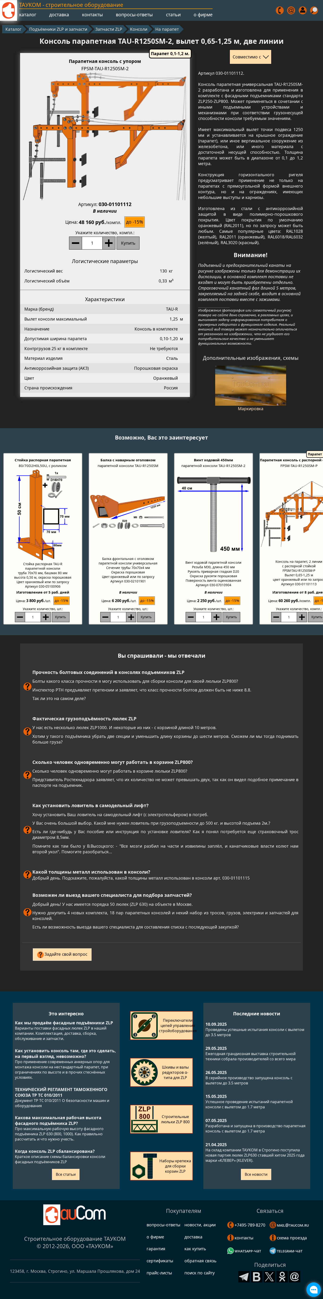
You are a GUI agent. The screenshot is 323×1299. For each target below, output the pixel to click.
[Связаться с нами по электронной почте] (291, 10)
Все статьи (66, 1174)
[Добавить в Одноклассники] (282, 1276)
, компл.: (105, 232)
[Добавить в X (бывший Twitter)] (269, 1276)
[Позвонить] (279, 10)
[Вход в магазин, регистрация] (302, 10)
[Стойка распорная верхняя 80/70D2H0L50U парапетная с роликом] (43, 515)
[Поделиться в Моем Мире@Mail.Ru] (294, 1276)
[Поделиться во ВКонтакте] (256, 1276)
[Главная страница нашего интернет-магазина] (8, 10)
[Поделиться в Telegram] (244, 1276)
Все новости (256, 1174)
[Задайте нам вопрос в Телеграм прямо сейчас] (313, 1289)
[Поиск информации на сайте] (314, 10)
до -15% (134, 222)
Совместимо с (247, 57)
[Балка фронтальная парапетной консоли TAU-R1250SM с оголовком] (128, 512)
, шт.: (43, 609)
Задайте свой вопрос (65, 954)
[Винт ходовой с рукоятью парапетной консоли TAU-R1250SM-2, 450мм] (214, 514)
